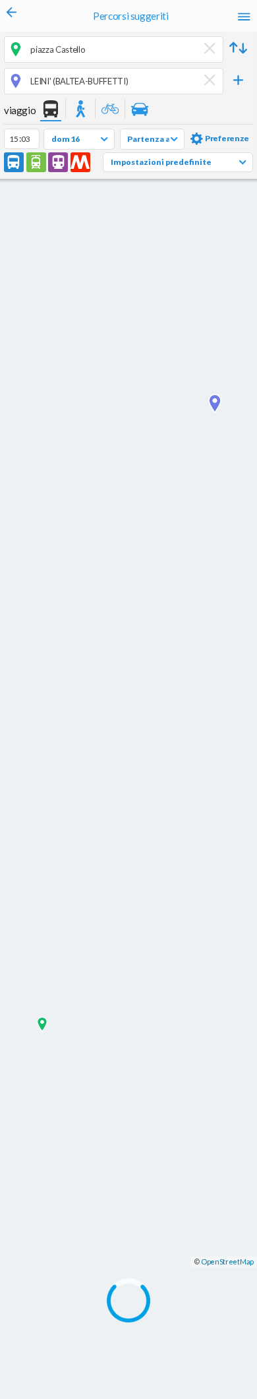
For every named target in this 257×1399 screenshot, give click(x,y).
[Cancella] (209, 49)
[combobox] (113, 49)
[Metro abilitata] (80, 162)
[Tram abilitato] (36, 162)
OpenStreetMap (227, 1261)
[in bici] (110, 110)
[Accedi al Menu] (244, 16)
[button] (238, 49)
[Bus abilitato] (14, 162)
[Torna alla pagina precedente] (12, 16)
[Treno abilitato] (58, 162)
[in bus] (50, 110)
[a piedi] (80, 110)
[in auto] (139, 110)
